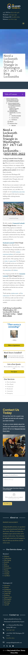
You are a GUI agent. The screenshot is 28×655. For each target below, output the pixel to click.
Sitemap (23, 650)
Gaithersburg (7, 558)
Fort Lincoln (7, 601)
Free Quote (14, 372)
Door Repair (10, 384)
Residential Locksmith (8, 243)
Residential (10, 389)
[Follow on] (16, 646)
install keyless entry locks (18, 192)
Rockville (6, 562)
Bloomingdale (7, 599)
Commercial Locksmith (19, 223)
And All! (6, 605)
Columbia (6, 574)
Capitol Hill (7, 593)
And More (7, 576)
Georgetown (7, 589)
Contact (9, 356)
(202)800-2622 (16, 17)
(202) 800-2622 (14, 153)
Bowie (5, 564)
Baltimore (6, 556)
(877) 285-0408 (15, 12)
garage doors (7, 270)
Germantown (7, 568)
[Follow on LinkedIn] (10, 646)
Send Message (7, 504)
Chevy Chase (7, 591)
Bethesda (6, 566)
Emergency (10, 393)
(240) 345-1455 (13, 15)
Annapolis (6, 572)
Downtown (7, 585)
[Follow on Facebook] (4, 646)
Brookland (7, 595)
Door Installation (11, 382)
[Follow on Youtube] (13, 646)
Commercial (10, 386)
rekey (6, 261)
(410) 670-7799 (13, 19)
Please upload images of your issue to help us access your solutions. (13, 489)
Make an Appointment (14, 345)
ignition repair (14, 293)
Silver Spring (7, 560)
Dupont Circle (8, 597)
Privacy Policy (14, 653)
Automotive (10, 391)
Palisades (6, 587)
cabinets (15, 270)
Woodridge (7, 603)
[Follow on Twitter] (7, 646)
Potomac (6, 570)
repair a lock (12, 261)
